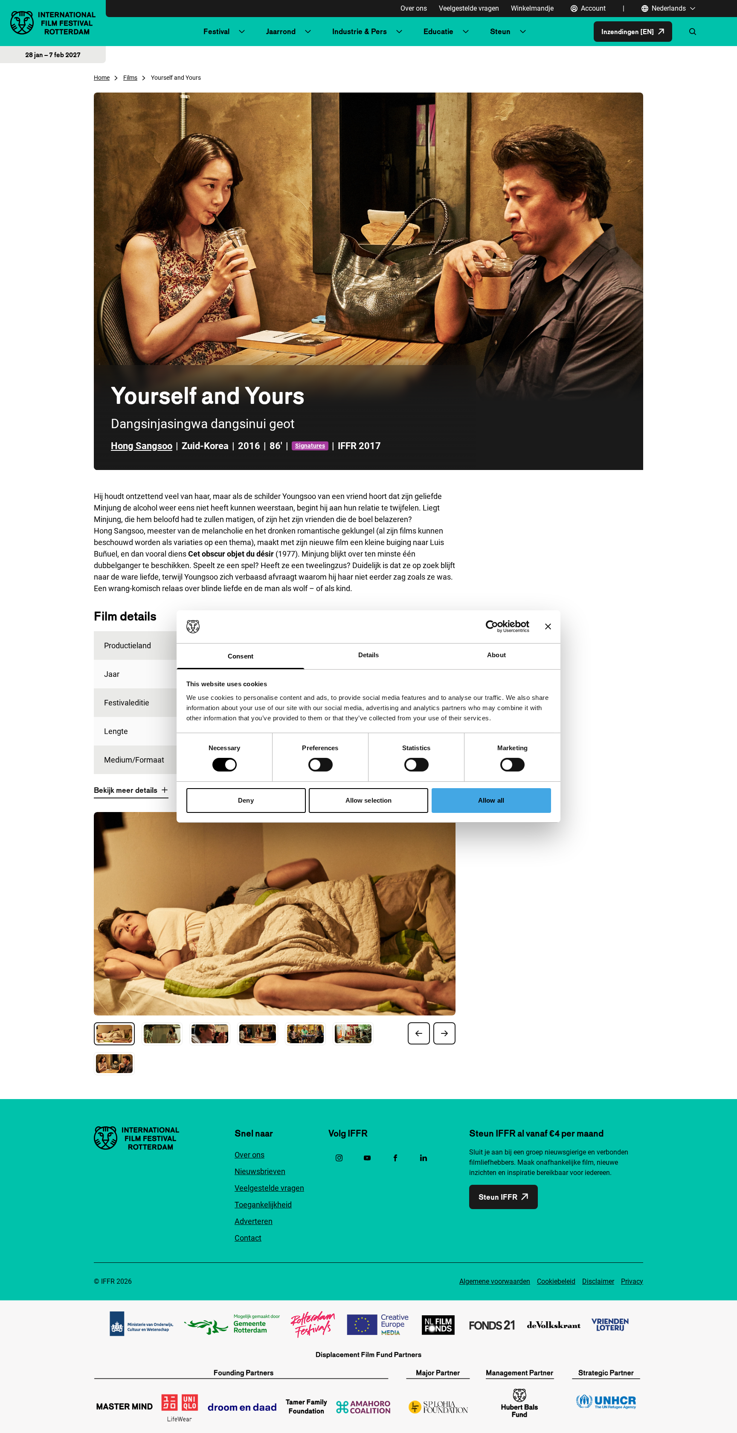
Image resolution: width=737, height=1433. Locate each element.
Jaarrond (281, 31)
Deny (245, 800)
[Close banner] (548, 626)
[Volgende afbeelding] (444, 1033)
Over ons (413, 8)
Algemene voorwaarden (494, 1281)
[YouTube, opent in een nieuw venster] (367, 1158)
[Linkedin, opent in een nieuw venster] (423, 1158)
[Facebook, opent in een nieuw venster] (395, 1158)
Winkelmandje (532, 8)
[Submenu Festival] (241, 31)
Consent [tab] (240, 656)
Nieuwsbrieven (260, 1171)
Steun (500, 31)
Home (102, 77)
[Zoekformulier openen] (692, 31)
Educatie (438, 31)
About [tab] (496, 654)
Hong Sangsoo (141, 446)
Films (130, 77)
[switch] (320, 765)
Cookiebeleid (556, 1281)
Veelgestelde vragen (469, 8)
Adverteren (254, 1221)
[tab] (114, 1033)
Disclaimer (598, 1281)
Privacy (632, 1281)
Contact (248, 1237)
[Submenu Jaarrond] (308, 31)
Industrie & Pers (359, 31)
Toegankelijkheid (263, 1204)
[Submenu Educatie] (465, 31)
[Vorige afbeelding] (419, 1033)
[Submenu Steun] (523, 31)
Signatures (310, 445)
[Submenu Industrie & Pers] (399, 31)
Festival (216, 31)
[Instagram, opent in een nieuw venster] (339, 1158)
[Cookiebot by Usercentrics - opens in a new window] (492, 626)
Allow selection (368, 800)
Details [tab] (368, 654)
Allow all (491, 800)
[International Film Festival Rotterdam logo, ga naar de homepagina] (53, 23)
